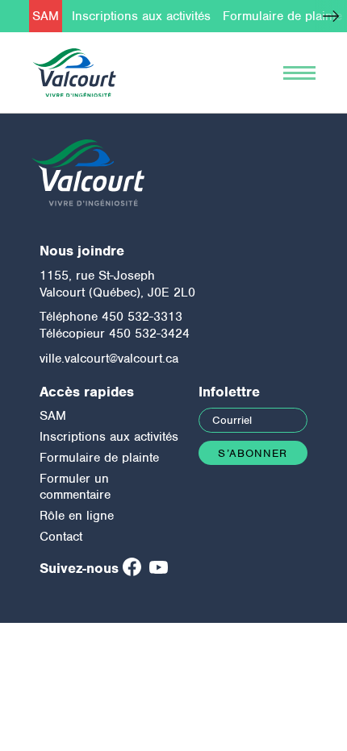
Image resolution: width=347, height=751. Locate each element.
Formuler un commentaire (75, 487)
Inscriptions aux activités (141, 16)
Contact (61, 537)
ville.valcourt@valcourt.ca (109, 359)
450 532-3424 (149, 334)
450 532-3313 (142, 317)
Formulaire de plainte (282, 16)
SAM (45, 16)
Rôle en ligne (77, 516)
